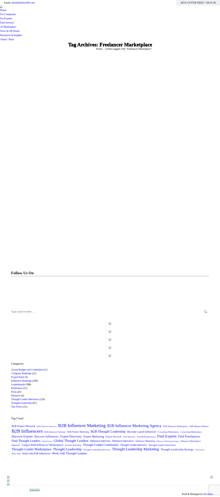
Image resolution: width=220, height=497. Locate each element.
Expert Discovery (71, 436)
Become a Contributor (110, 294)
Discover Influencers (46, 436)
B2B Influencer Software (55, 432)
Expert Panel (17, 377)
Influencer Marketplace (191, 441)
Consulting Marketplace (191, 432)
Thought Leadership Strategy (177, 449)
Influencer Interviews (123, 441)
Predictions (16, 388)
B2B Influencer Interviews (47, 426)
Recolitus (208, 494)
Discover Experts (22, 436)
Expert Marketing (93, 436)
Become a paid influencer (141, 431)
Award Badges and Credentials (27, 369)
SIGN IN (211, 2)
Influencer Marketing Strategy (167, 441)
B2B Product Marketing (78, 432)
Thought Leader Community (101, 444)
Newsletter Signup (110, 301)
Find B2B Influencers (146, 437)
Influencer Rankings (21, 380)
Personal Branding (73, 445)
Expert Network (114, 436)
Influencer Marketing (145, 441)
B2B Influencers (27, 431)
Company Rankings (21, 373)
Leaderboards (18, 384)
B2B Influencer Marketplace (175, 426)
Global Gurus (47, 441)
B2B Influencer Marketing (82, 425)
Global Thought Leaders (71, 441)
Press (13, 391)
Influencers (16, 445)
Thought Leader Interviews (25, 399)
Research (15, 395)
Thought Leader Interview (133, 445)
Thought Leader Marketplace (31, 449)
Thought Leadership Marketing (135, 449)
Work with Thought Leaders (69, 453)
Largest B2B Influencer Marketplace (42, 444)
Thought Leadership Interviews (96, 450)
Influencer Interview (100, 441)
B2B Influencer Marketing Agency (134, 426)
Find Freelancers (189, 436)
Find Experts (167, 436)
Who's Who (16, 454)
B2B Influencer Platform (199, 426)
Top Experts (199, 450)
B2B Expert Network (23, 426)
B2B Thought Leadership (108, 431)
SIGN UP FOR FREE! (192, 2)
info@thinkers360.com (23, 2)
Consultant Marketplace (168, 432)
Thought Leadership (21, 403)
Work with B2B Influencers (36, 453)
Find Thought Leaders (26, 440)
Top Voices (17, 406)
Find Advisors (129, 437)
